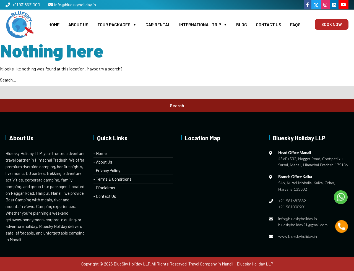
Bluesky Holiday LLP (255, 263)
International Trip (200, 24)
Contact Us (268, 24)
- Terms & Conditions (112, 179)
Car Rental (157, 24)
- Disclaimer (104, 187)
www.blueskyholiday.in (297, 237)
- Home (100, 153)
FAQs (295, 24)
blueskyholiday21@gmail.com (302, 225)
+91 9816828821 (293, 201)
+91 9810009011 (293, 207)
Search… (8, 79)
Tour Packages (114, 24)
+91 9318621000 (25, 4)
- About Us (102, 161)
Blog (241, 24)
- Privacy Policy (106, 170)
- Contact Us (104, 196)
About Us (78, 24)
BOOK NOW (331, 24)
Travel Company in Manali (210, 263)
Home (53, 24)
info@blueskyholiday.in (75, 4)
